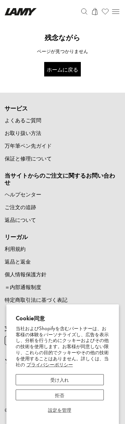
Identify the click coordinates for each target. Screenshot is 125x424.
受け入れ (59, 379)
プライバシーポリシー (49, 364)
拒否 (59, 395)
